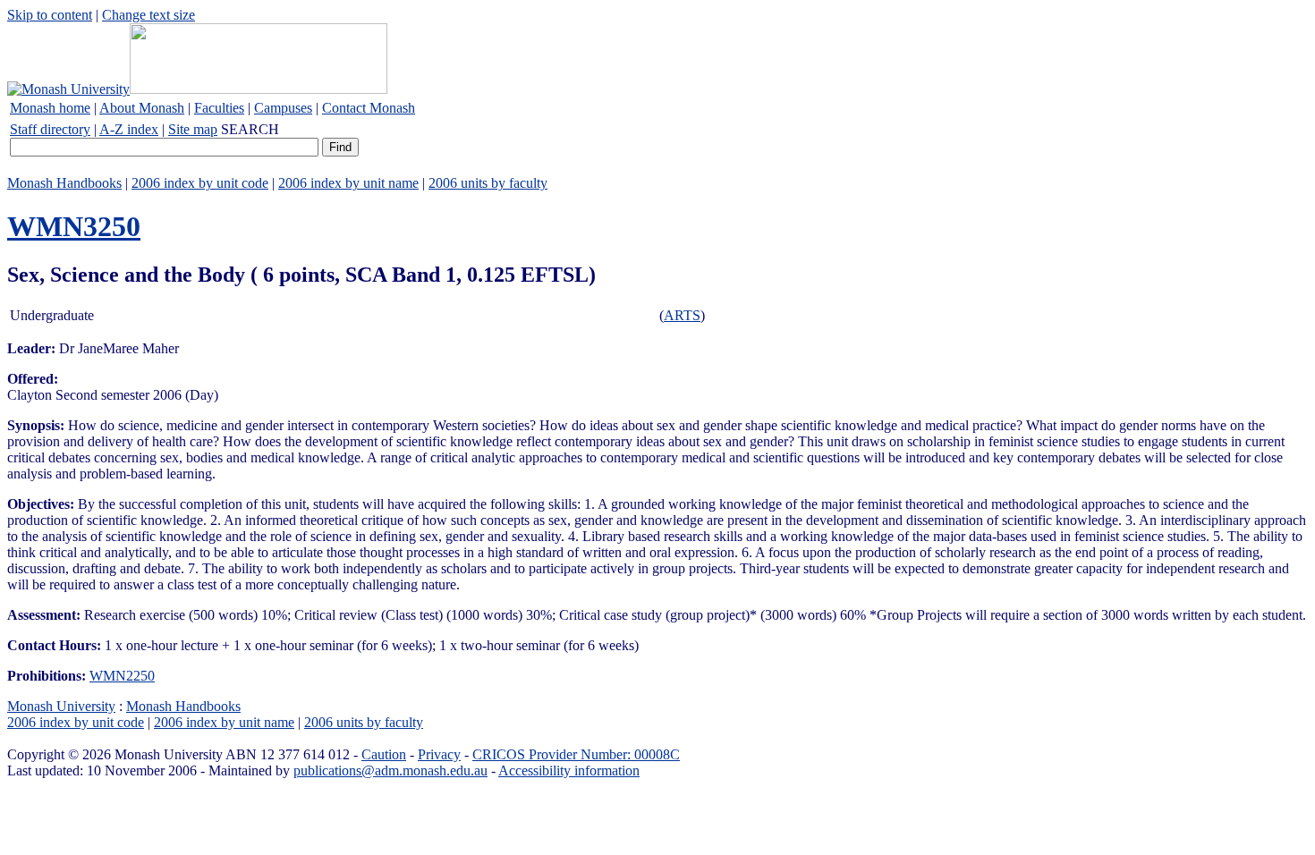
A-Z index (128, 129)
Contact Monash (368, 107)
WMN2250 (122, 675)
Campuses (283, 107)
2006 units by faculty (487, 182)
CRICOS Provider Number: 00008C (576, 754)
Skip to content (49, 14)
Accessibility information (569, 770)
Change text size (148, 14)
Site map (192, 129)
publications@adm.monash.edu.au (390, 770)
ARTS (682, 315)
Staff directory (50, 129)
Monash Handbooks (64, 182)
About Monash (141, 107)
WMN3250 (73, 226)
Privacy (439, 754)
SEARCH (250, 129)
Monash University (61, 706)
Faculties (219, 107)
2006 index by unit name (348, 182)
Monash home (50, 107)
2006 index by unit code (200, 182)
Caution (383, 754)
